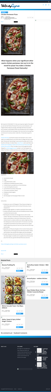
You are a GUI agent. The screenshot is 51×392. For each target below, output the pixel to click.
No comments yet (6, 333)
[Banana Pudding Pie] (1, 262)
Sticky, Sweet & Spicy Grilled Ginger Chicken (11, 320)
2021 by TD (48, 388)
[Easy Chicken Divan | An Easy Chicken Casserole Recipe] (26, 288)
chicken (3, 12)
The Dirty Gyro (10, 388)
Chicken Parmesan (5, 137)
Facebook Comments (20, 333)
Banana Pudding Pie (8, 265)
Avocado (19, 313)
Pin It (2, 21)
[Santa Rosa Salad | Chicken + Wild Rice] (26, 262)
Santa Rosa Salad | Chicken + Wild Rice (37, 266)
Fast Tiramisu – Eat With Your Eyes (45, 358)
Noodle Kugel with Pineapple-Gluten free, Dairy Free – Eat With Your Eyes (42, 352)
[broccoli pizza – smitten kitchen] (26, 276)
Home (15, 388)
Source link (3, 250)
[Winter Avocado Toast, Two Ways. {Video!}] (13, 290)
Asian (18, 327)
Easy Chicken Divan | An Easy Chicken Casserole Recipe (36, 291)
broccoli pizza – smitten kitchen (37, 278)
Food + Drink (10, 18)
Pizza (16, 18)
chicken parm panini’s (6, 146)
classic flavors (20, 143)
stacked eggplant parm (11, 148)
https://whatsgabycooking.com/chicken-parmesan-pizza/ (14, 244)
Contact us (20, 388)
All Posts (44, 297)
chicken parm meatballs (6, 144)
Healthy (13, 18)
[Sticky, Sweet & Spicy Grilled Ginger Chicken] (1, 317)
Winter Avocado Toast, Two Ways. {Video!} (13, 307)
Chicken (9, 17)
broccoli (44, 284)
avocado (44, 272)
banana (18, 270)
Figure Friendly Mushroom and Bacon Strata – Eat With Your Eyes (42, 365)
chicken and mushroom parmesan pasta (21, 144)
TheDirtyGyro (7, 16)
